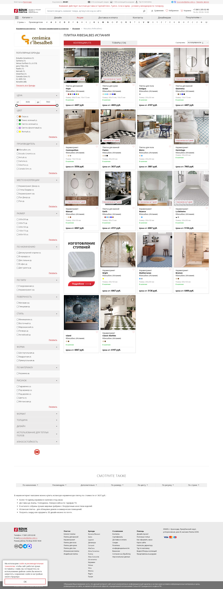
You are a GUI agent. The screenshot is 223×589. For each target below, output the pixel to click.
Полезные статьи (143, 537)
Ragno (90, 574)
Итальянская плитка (71, 551)
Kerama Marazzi (94, 534)
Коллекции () (82, 42)
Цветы (22, 397)
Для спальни (25, 260)
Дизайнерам (164, 17)
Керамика (24, 373)
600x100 (23, 234)
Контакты (138, 17)
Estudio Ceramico (23, 58)
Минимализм (25, 319)
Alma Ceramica (93, 551)
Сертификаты (117, 537)
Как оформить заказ (144, 540)
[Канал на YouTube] (16, 546)
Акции (80, 17)
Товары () (119, 42)
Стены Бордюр (26, 189)
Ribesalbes (24, 149)
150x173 (23, 230)
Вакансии (116, 551)
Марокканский (26, 327)
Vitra (89, 568)
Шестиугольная (26, 353)
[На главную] (28, 530)
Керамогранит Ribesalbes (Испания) (75, 150)
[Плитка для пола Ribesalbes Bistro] (154, 127)
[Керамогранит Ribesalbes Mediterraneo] (154, 250)
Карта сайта (141, 542)
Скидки (115, 542)
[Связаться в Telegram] (172, 2)
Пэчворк (23, 331)
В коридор (24, 256)
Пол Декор (24, 197)
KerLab (19, 71)
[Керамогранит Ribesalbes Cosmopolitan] (81, 127)
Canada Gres (21, 76)
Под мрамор (25, 390)
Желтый (26, 131)
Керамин (91, 562)
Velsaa (90, 565)
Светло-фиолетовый (31, 127)
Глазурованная (26, 286)
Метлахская (25, 401)
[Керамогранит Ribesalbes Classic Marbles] (118, 312)
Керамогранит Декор (29, 186)
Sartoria (19, 60)
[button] (97, 85)
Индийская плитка (71, 554)
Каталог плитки (69, 534)
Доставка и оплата (108, 17)
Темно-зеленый (29, 120)
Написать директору (145, 545)
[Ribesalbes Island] (81, 312)
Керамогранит (26, 193)
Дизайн (58, 17)
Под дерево (25, 394)
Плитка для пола (70, 542)
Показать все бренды (25, 85)
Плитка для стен (70, 548)
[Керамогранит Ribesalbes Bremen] (191, 250)
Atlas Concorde (93, 557)
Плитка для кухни (70, 545)
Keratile (19, 81)
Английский (24, 334)
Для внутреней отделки (30, 252)
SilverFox (20, 74)
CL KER (19, 79)
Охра (25, 116)
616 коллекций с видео (100, 2)
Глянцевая (24, 306)
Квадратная (25, 356)
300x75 (23, 223)
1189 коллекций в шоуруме (123, 2)
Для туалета (25, 268)
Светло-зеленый (30, 124)
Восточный (25, 323)
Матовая (24, 303)
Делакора (92, 542)
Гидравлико (25, 386)
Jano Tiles (20, 66)
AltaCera (91, 548)
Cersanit (91, 545)
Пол (21, 201)
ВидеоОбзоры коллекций (147, 551)
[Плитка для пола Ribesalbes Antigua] (154, 65)
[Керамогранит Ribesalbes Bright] (118, 250)
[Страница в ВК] (20, 546)
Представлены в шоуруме (146, 554)
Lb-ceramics (92, 559)
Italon (90, 537)
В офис (23, 264)
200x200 (23, 219)
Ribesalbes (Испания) (75, 336)
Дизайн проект (142, 534)
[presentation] (17, 116)
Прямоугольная (26, 360)
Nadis (18, 68)
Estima (90, 554)
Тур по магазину (145, 2)
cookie (21, 563)
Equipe (90, 576)
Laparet (91, 540)
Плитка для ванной (71, 537)
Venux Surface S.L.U (24, 63)
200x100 (23, 227)
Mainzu (90, 571)
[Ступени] (81, 262)
